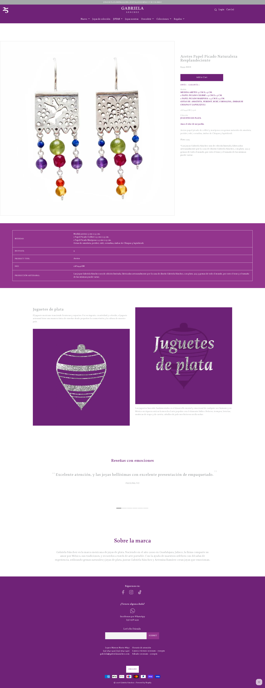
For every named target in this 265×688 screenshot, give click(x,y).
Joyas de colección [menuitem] (101, 19)
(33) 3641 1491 (109, 651)
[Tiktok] (140, 592)
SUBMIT (153, 636)
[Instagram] (131, 592)
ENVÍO (183, 85)
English (132, 669)
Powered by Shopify (143, 683)
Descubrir (146, 19)
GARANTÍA (193, 85)
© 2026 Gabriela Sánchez (124, 683)
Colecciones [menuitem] (163, 19)
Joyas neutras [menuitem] (132, 19)
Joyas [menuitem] (116, 19)
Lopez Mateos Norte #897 (117, 648)
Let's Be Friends (132, 629)
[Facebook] (123, 592)
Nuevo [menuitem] (84, 19)
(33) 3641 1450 (123, 651)
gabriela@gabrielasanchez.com (114, 654)
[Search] (216, 10)
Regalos (178, 19)
